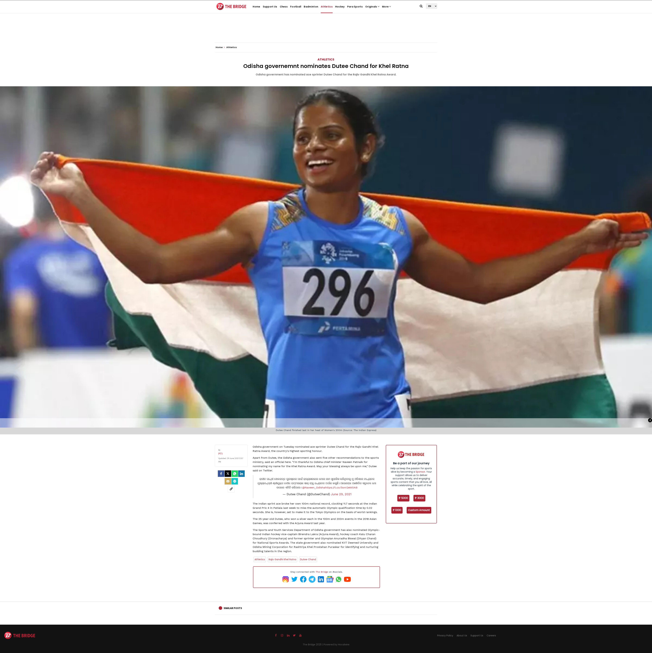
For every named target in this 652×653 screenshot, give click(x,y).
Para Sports (355, 6)
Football (295, 6)
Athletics (327, 6)
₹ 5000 (403, 498)
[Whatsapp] (234, 473)
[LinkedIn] (241, 473)
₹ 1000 (397, 510)
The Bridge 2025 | (313, 644)
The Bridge (322, 571)
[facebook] (221, 473)
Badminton (311, 6)
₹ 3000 (419, 498)
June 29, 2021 (341, 494)
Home (256, 6)
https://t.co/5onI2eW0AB (341, 487)
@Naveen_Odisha (313, 487)
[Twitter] (227, 473)
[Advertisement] (326, 32)
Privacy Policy (445, 635)
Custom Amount (419, 510)
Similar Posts (233, 608)
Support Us (270, 6)
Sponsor (420, 471)
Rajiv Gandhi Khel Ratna (282, 559)
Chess (284, 6)
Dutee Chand (308, 559)
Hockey (340, 6)
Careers (491, 635)
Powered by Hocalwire (336, 644)
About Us (462, 635)
